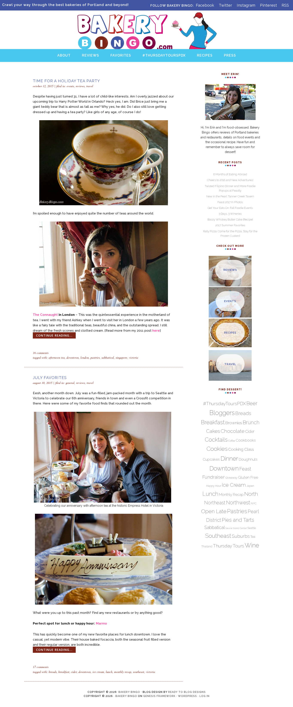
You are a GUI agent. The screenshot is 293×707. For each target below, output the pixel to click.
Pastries (95, 357)
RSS (285, 5)
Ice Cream (98, 672)
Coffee (231, 440)
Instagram (246, 5)
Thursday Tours (228, 545)
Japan (250, 485)
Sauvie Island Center (236, 528)
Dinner (229, 458)
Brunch (251, 422)
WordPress (187, 696)
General (70, 383)
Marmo (101, 623)
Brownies (233, 423)
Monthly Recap (122, 672)
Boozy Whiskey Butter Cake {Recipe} (230, 219)
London (84, 357)
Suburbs (241, 536)
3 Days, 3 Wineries (230, 213)
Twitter (225, 5)
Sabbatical (107, 357)
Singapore (121, 357)
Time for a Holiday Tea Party (66, 81)
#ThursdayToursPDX (224, 403)
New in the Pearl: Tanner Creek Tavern (230, 196)
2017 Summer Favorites (230, 225)
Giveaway (231, 477)
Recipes (230, 332)
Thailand (206, 546)
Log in (204, 696)
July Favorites (50, 377)
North (251, 494)
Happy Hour (213, 485)
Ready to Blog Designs (187, 692)
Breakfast (63, 672)
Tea (252, 537)
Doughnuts (248, 459)
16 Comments (40, 353)
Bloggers (222, 412)
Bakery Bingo (146, 16)
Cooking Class (241, 449)
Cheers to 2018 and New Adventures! (230, 180)
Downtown (72, 357)
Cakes (213, 431)
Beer (251, 403)
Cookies (217, 448)
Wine (252, 545)
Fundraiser (213, 477)
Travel (89, 86)
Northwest (238, 502)
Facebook (205, 5)
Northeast (214, 502)
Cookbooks (246, 440)
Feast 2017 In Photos (230, 202)
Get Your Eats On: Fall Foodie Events (230, 208)
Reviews (80, 86)
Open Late (214, 511)
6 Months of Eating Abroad (230, 174)
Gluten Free (248, 477)
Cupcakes (211, 459)
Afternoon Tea (57, 357)
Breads (53, 672)
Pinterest (268, 5)
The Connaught (45, 315)
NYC (253, 503)
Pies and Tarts (238, 520)
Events (70, 86)
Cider (74, 672)
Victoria (133, 357)
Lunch (109, 672)
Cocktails (216, 439)
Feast (245, 469)
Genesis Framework (159, 696)
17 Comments (40, 667)
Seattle (252, 528)
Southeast (138, 672)
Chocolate (233, 431)
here (156, 331)
